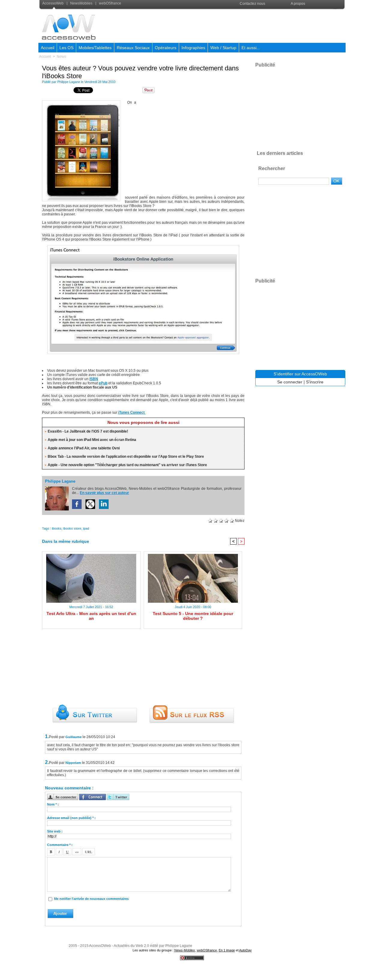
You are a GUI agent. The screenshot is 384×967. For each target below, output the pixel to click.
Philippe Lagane (68, 82)
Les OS (66, 47)
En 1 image (227, 950)
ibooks (57, 528)
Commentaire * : (60, 845)
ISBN (93, 379)
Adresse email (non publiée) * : (71, 818)
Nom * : (53, 804)
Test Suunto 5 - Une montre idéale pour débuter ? (193, 616)
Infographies (193, 47)
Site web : (55, 831)
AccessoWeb (53, 3)
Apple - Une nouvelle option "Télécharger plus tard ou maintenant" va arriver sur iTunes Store (127, 465)
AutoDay (245, 950)
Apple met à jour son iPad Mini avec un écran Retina (92, 440)
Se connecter (289, 382)
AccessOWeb (100, 946)
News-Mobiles (184, 950)
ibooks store (72, 528)
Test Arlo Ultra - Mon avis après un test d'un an (91, 616)
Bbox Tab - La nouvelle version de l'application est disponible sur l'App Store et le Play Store (126, 456)
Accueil (47, 47)
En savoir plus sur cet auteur (104, 493)
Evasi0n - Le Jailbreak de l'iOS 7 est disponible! (88, 431)
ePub (103, 383)
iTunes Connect (132, 412)
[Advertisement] (236, 25)
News (61, 57)
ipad (86, 528)
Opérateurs (165, 47)
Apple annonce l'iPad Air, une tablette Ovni (84, 448)
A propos (298, 3)
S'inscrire (314, 382)
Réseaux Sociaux (133, 47)
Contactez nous (252, 3)
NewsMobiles (81, 3)
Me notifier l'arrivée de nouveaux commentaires (91, 898)
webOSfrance (109, 3)
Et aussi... (251, 47)
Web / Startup (223, 47)
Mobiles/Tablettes (95, 47)
